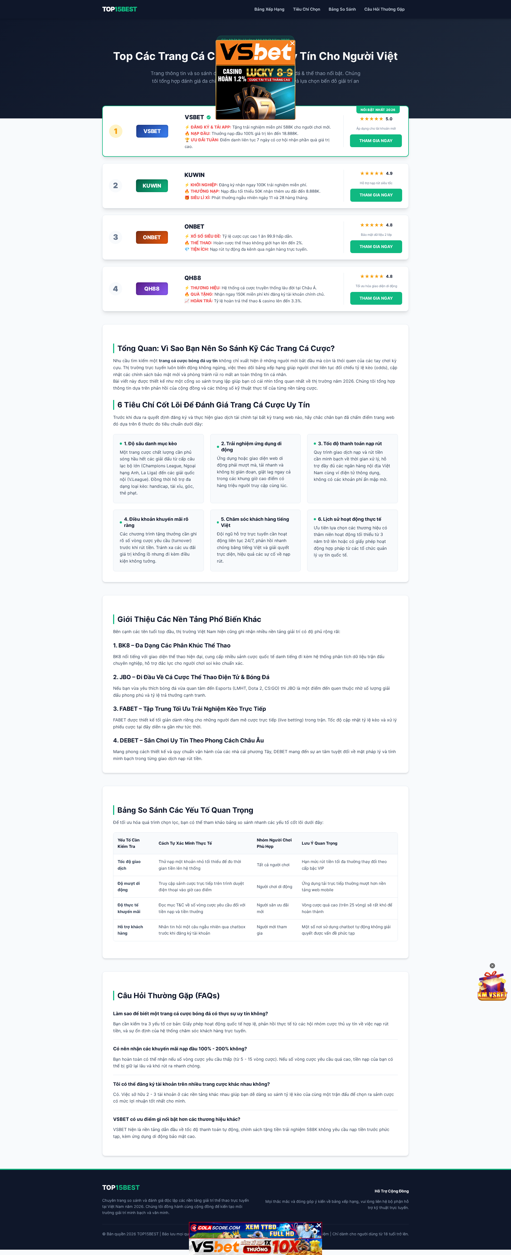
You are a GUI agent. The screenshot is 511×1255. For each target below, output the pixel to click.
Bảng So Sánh (342, 9)
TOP (119, 9)
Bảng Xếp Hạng (269, 9)
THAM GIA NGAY (376, 140)
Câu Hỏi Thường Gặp (384, 9)
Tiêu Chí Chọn (306, 9)
